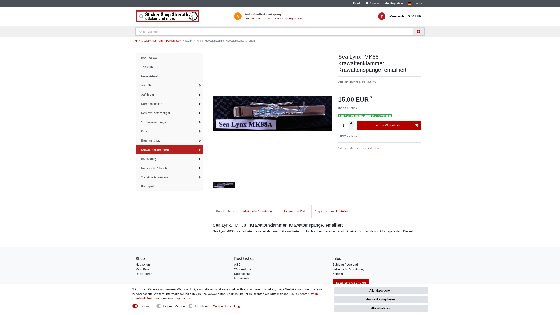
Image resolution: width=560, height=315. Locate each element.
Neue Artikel (149, 76)
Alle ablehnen (380, 308)
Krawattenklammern (152, 40)
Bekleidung (148, 159)
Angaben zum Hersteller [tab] (331, 211)
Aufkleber (147, 94)
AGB (237, 264)
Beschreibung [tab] (225, 211)
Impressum (242, 278)
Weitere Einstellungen (228, 306)
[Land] (410, 3)
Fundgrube (148, 186)
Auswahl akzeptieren (380, 299)
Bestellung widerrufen (351, 282)
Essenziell (146, 306)
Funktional (202, 306)
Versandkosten (371, 148)
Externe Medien (174, 306)
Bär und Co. (149, 58)
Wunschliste (350, 136)
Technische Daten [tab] (296, 211)
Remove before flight (155, 113)
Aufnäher (147, 85)
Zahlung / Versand (345, 264)
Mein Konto (143, 269)
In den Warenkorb (387, 125)
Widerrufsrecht (244, 269)
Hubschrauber (174, 40)
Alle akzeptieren (380, 290)
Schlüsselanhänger (154, 122)
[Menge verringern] (351, 128)
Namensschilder (152, 103)
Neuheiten (143, 264)
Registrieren (144, 273)
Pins (144, 131)
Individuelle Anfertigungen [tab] (259, 211)
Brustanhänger (151, 140)
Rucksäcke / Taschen (155, 168)
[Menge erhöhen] (351, 123)
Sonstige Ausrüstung (155, 177)
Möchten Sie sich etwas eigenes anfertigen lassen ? (276, 18)
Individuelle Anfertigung (348, 269)
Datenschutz (242, 273)
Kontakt (357, 3)
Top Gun (147, 67)
